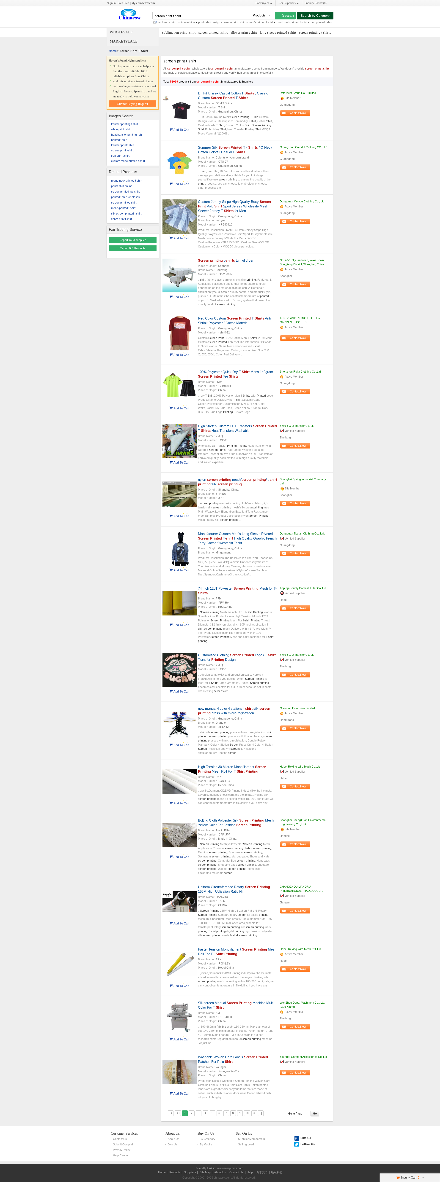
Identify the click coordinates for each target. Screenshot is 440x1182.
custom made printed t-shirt (128, 161)
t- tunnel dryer (225, 260)
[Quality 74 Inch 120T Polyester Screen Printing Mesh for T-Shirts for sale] (179, 619)
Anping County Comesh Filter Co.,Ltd (303, 588)
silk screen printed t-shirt (126, 213)
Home (113, 51)
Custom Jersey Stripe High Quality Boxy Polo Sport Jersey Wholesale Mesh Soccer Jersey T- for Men (234, 206)
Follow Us (307, 1144)
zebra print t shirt (121, 219)
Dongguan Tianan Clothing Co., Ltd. (302, 533)
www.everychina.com (230, 1168)
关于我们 (261, 1172)
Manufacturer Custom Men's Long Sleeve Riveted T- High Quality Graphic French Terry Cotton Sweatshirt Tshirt (237, 538)
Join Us (172, 1144)
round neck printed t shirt (272, 22)
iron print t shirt (120, 155)
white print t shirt (121, 129)
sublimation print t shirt (178, 32)
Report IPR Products (132, 248)
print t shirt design (190, 22)
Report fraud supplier (132, 240)
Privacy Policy (121, 1150)
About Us (172, 1133)
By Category (207, 1139)
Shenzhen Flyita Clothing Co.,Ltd (300, 371)
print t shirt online (121, 186)
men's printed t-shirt (123, 208)
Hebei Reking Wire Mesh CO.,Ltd (300, 949)
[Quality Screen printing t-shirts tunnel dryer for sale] (179, 291)
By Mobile (206, 1144)
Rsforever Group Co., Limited (298, 93)
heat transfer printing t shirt (127, 134)
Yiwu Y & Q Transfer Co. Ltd (297, 425)
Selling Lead (246, 1144)
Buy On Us (206, 1133)
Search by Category (315, 15)
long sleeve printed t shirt (278, 32)
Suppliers (190, 1172)
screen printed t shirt (213, 32)
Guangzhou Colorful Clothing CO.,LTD (303, 147)
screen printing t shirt (314, 32)
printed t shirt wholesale (126, 197)
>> (254, 1113)
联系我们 (276, 1172)
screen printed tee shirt (125, 191)
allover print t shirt (244, 32)
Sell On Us (244, 1133)
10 (247, 1113)
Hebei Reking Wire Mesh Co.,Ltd (300, 766)
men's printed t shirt (242, 22)
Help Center (120, 1155)
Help (250, 1172)
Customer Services (124, 1133)
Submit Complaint (124, 1144)
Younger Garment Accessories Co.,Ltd (303, 1056)
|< (171, 1113)
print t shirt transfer (327, 22)
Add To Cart (181, 129)
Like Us (305, 1138)
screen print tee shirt (123, 202)
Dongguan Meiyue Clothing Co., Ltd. (302, 201)
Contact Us (120, 1139)
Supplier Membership (251, 1139)
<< (177, 1113)
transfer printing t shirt (124, 124)
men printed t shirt (302, 22)
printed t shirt (119, 140)
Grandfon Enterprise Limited (297, 708)
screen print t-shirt (122, 150)
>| (261, 1113)
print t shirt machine (164, 22)
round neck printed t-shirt (126, 180)
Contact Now (298, 113)
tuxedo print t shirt (216, 22)
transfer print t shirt (122, 145)
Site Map (205, 1172)
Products (174, 1172)
